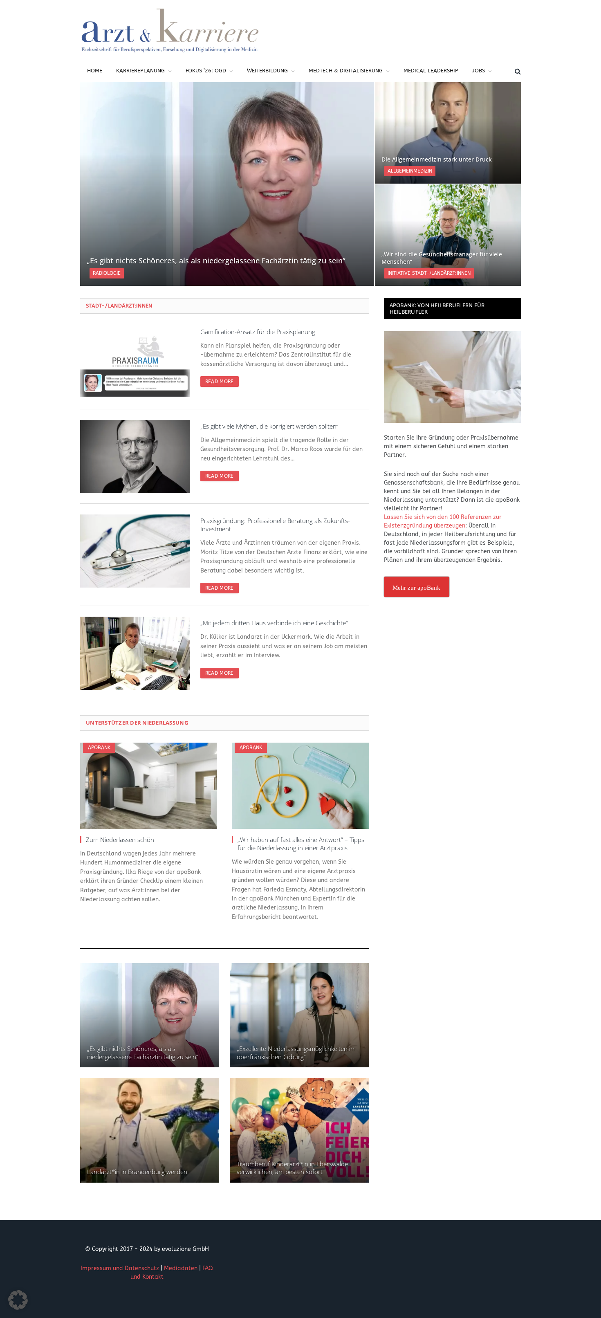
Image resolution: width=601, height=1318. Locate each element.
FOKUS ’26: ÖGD (206, 70)
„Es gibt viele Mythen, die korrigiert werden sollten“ (269, 426)
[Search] (517, 71)
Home (94, 70)
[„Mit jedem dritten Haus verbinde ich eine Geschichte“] (135, 653)
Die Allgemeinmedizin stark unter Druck (436, 159)
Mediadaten (180, 1268)
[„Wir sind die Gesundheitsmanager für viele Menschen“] (448, 235)
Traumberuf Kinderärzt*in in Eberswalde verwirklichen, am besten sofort (292, 1168)
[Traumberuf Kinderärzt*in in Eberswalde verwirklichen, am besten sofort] (299, 1130)
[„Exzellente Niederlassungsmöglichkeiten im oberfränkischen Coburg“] (299, 1015)
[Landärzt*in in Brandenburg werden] (149, 1130)
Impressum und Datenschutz (120, 1268)
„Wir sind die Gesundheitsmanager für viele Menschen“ (441, 258)
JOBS (478, 70)
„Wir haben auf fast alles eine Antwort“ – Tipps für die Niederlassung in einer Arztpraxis (301, 843)
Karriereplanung (140, 70)
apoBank (99, 747)
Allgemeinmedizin (410, 171)
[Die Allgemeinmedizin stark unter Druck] (448, 133)
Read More (219, 381)
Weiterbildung (267, 70)
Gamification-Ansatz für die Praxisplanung (257, 332)
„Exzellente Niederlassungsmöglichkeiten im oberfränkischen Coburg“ (296, 1052)
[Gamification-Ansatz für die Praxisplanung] (135, 362)
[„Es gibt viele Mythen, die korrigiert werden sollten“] (135, 456)
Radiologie (107, 273)
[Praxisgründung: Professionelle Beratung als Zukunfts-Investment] (135, 551)
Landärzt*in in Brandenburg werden (137, 1172)
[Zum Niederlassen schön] (148, 786)
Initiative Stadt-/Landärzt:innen (429, 273)
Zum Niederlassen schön (120, 839)
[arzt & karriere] (170, 30)
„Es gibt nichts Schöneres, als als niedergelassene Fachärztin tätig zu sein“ (216, 260)
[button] (18, 1300)
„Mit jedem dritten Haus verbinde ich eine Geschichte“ (274, 623)
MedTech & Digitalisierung (346, 70)
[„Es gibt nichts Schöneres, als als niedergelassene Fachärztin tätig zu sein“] (227, 184)
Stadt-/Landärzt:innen (119, 306)
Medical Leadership (431, 70)
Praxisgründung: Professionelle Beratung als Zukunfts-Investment (275, 524)
